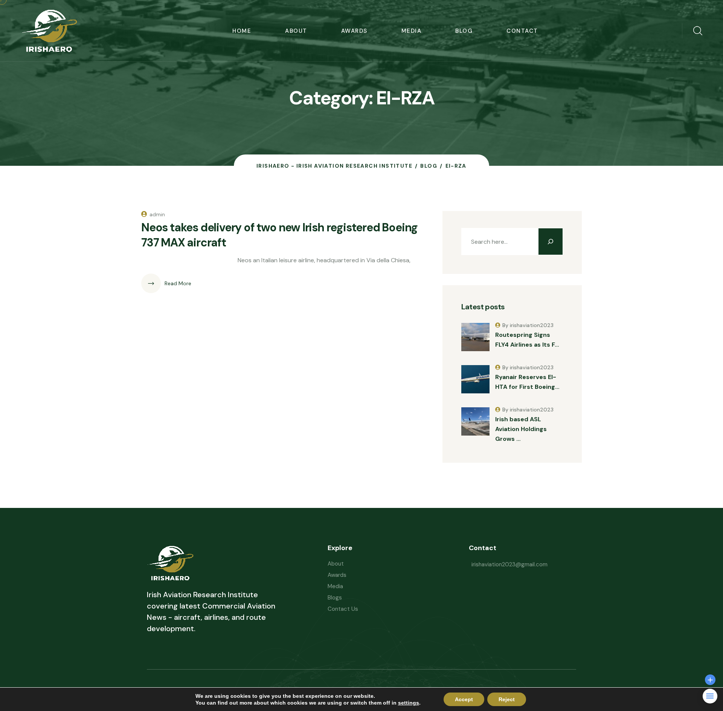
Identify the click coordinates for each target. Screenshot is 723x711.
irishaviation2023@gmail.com (509, 564)
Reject (507, 699)
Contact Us (343, 609)
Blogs (335, 597)
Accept (464, 699)
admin (157, 214)
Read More (178, 283)
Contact (522, 31)
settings (408, 703)
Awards (354, 31)
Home (241, 31)
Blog (464, 31)
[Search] (550, 241)
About (296, 31)
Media (411, 31)
